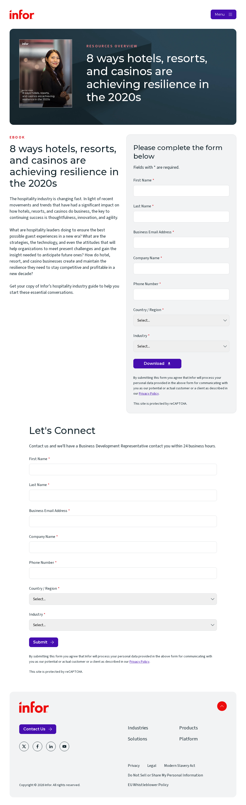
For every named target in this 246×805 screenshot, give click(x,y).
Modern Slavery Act (179, 765)
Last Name (142, 206)
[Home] (22, 14)
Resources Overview (112, 46)
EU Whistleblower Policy (148, 784)
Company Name (146, 258)
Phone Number (145, 284)
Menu (220, 14)
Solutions (137, 739)
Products (188, 728)
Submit (40, 642)
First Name (142, 180)
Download (154, 363)
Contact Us (34, 729)
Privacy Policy (149, 393)
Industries (138, 728)
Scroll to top (222, 706)
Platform (188, 739)
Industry (140, 335)
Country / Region (147, 309)
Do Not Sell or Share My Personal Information (165, 775)
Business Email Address (152, 232)
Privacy (134, 765)
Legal (151, 765)
